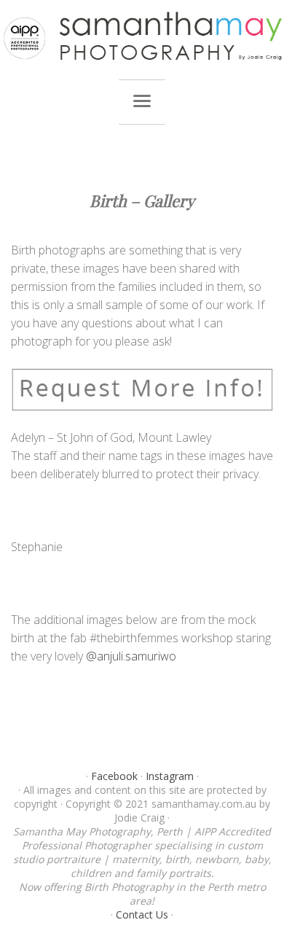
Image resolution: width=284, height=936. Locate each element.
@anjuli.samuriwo (131, 656)
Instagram (170, 776)
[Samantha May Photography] (142, 36)
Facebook (114, 776)
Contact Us (142, 914)
